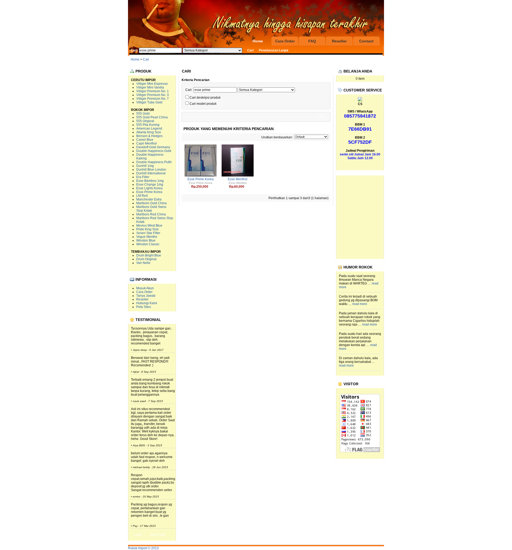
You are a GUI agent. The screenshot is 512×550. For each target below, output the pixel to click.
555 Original (145, 121)
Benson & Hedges (149, 136)
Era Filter (142, 177)
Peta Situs (143, 307)
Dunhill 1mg (145, 166)
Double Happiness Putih (154, 162)
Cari (146, 59)
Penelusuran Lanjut (273, 50)
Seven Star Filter (148, 233)
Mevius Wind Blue (149, 225)
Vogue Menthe (146, 237)
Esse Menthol (237, 179)
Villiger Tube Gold (149, 102)
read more (359, 304)
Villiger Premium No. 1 (152, 91)
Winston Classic (147, 244)
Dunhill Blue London (151, 169)
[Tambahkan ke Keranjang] (209, 186)
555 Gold (143, 113)
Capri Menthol (146, 143)
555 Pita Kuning (147, 125)
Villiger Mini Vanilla (150, 87)
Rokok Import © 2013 (143, 548)
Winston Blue (145, 240)
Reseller (339, 41)
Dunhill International (151, 173)
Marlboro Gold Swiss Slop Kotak (151, 208)
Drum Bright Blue (148, 255)
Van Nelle (143, 263)
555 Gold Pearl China (152, 117)
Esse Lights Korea (149, 188)
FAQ (312, 41)
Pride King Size (147, 229)
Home (258, 41)
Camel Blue (144, 140)
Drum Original (146, 259)
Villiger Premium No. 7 (152, 99)
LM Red (142, 196)
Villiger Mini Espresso (152, 84)
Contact (366, 41)
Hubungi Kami (146, 303)
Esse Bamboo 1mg (150, 181)
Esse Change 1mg (149, 184)
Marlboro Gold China (151, 203)
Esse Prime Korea (149, 192)
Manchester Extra (149, 199)
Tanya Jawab (145, 296)
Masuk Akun (145, 288)
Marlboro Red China (151, 214)
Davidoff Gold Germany (153, 147)
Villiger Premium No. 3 (152, 95)
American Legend (149, 128)
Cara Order (285, 41)
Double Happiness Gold (153, 151)
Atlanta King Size (148, 132)
